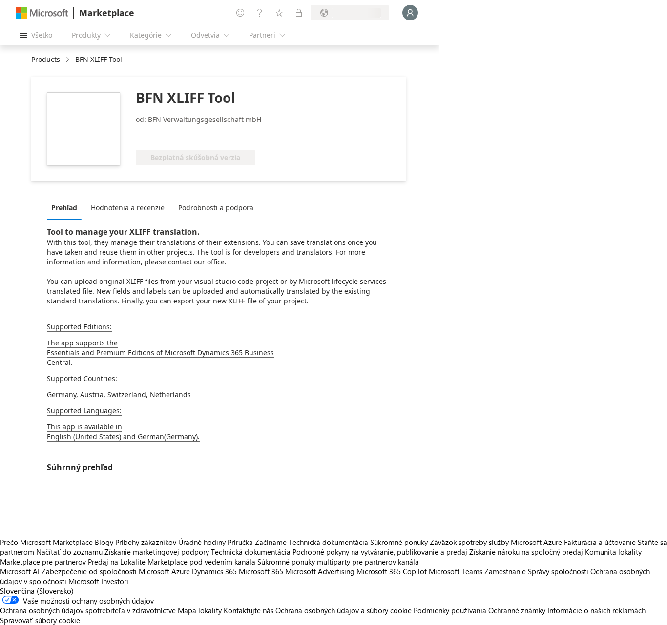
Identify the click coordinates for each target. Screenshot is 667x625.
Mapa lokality (200, 610)
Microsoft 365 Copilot (391, 571)
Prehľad (64, 207)
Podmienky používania (450, 610)
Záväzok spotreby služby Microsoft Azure (497, 542)
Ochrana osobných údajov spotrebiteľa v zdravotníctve (88, 610)
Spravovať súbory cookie (40, 620)
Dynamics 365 (214, 571)
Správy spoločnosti (558, 571)
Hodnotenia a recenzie (128, 207)
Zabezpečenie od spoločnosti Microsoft (105, 571)
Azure (180, 571)
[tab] (66, 207)
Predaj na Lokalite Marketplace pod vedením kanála (171, 561)
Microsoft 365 (261, 571)
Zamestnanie (505, 571)
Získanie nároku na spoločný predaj (526, 552)
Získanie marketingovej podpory (156, 552)
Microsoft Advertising (319, 571)
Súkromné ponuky (399, 542)
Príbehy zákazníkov (145, 542)
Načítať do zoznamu (69, 552)
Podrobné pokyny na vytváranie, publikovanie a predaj (379, 552)
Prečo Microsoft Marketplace (46, 542)
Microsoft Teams (455, 571)
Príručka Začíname (257, 542)
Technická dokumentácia (328, 542)
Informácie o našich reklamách (596, 610)
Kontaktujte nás (248, 610)
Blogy (104, 542)
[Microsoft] (42, 13)
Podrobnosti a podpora (215, 207)
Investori (114, 581)
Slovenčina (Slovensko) (37, 591)
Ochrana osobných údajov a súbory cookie (343, 610)
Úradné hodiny (202, 542)
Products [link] (45, 59)
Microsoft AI (20, 571)
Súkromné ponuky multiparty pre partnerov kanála (338, 561)
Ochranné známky (516, 610)
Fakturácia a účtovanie (600, 542)
